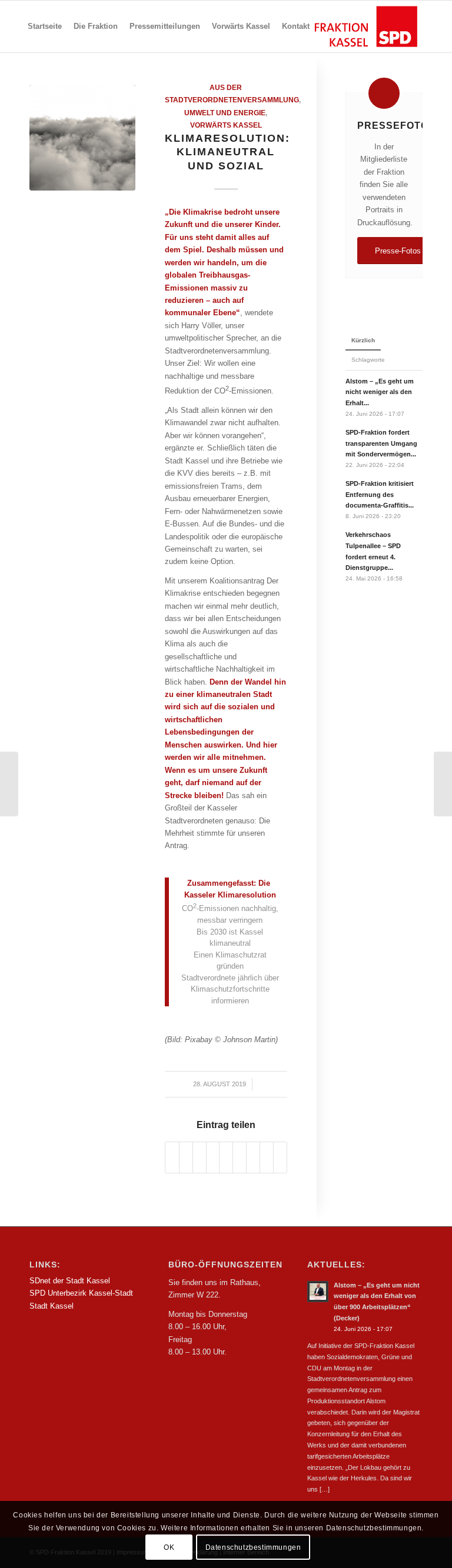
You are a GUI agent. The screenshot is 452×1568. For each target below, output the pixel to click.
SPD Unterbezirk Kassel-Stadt (81, 1293)
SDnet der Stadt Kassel (69, 1280)
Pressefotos (396, 125)
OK (169, 1547)
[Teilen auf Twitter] (186, 1157)
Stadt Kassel (51, 1306)
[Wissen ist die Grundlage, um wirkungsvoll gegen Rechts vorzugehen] (9, 784)
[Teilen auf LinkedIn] (226, 1157)
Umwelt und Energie (224, 112)
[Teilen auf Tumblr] (239, 1157)
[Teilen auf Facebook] (172, 1157)
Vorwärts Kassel (226, 125)
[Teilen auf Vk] (253, 1157)
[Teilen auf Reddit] (266, 1157)
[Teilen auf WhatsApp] (199, 1157)
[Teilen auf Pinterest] (213, 1157)
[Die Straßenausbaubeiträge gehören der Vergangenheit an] (443, 784)
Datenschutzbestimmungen (253, 1547)
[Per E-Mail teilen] (280, 1157)
